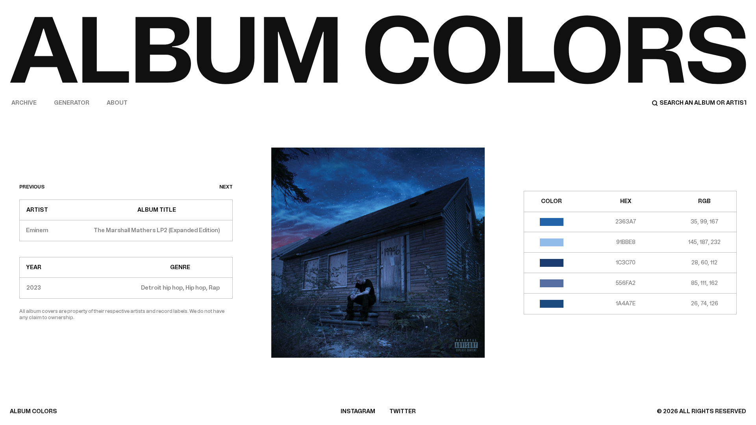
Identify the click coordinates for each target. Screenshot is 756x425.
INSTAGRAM (358, 411)
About (117, 103)
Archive (24, 103)
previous (31, 187)
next (226, 187)
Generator (71, 103)
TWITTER (402, 411)
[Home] (378, 50)
